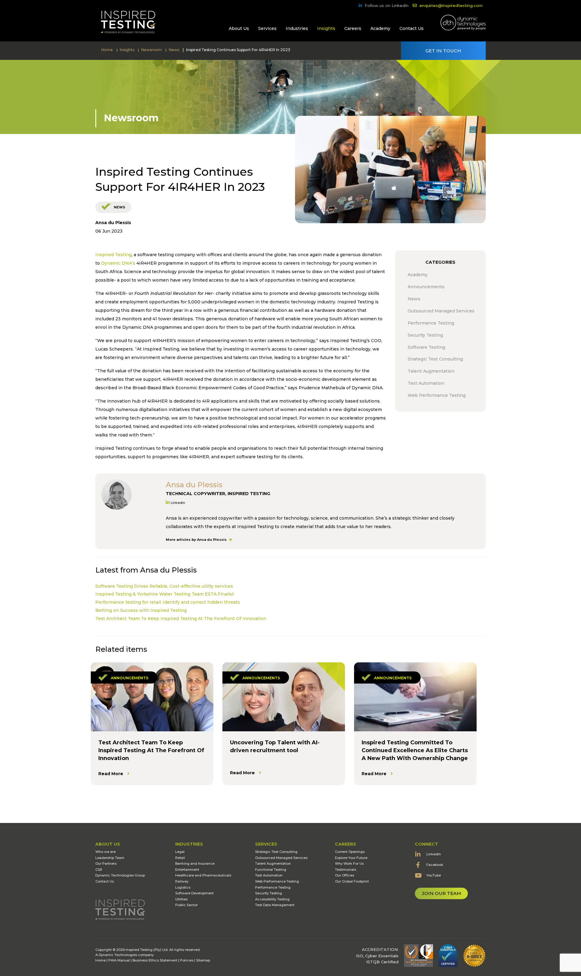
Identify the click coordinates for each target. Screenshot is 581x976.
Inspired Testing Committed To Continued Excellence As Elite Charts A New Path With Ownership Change (415, 750)
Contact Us (411, 28)
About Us (239, 28)
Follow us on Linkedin (387, 5)
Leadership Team (109, 858)
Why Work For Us (349, 863)
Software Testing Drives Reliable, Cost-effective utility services (164, 586)
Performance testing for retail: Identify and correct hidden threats (167, 602)
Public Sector (186, 905)
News (119, 207)
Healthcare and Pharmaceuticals (203, 875)
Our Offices (344, 875)
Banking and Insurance (195, 863)
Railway (182, 881)
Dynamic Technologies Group (120, 875)
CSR (98, 869)
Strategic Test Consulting (276, 852)
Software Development (194, 893)
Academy (380, 28)
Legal (180, 852)
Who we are (105, 852)
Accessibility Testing (272, 899)
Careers (352, 28)
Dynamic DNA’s (118, 263)
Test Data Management (274, 905)
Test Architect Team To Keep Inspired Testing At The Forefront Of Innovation (180, 618)
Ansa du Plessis (113, 222)
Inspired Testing (113, 254)
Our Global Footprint (352, 881)
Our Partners (106, 863)
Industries (297, 28)
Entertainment (187, 869)
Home (100, 960)
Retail (180, 858)
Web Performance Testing (277, 881)
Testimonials (345, 869)
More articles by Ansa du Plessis (197, 539)
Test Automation (269, 875)
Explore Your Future (351, 858)
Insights (326, 28)
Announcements (129, 678)
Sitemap (203, 960)
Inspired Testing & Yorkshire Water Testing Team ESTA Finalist (164, 594)
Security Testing (268, 893)
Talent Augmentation (273, 863)
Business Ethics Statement (155, 960)
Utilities (181, 899)
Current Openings (350, 852)
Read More (110, 773)
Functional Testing (270, 869)
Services (267, 28)
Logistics (182, 887)
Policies (186, 960)
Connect (426, 844)
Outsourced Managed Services (281, 858)
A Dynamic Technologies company (124, 955)
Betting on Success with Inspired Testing (141, 610)
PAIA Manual (119, 960)
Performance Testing (272, 887)
